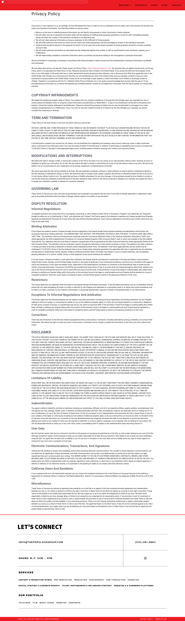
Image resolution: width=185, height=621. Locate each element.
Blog (164, 5)
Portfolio (141, 5)
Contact (176, 5)
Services (124, 5)
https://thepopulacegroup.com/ (99, 68)
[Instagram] (145, 558)
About (154, 5)
